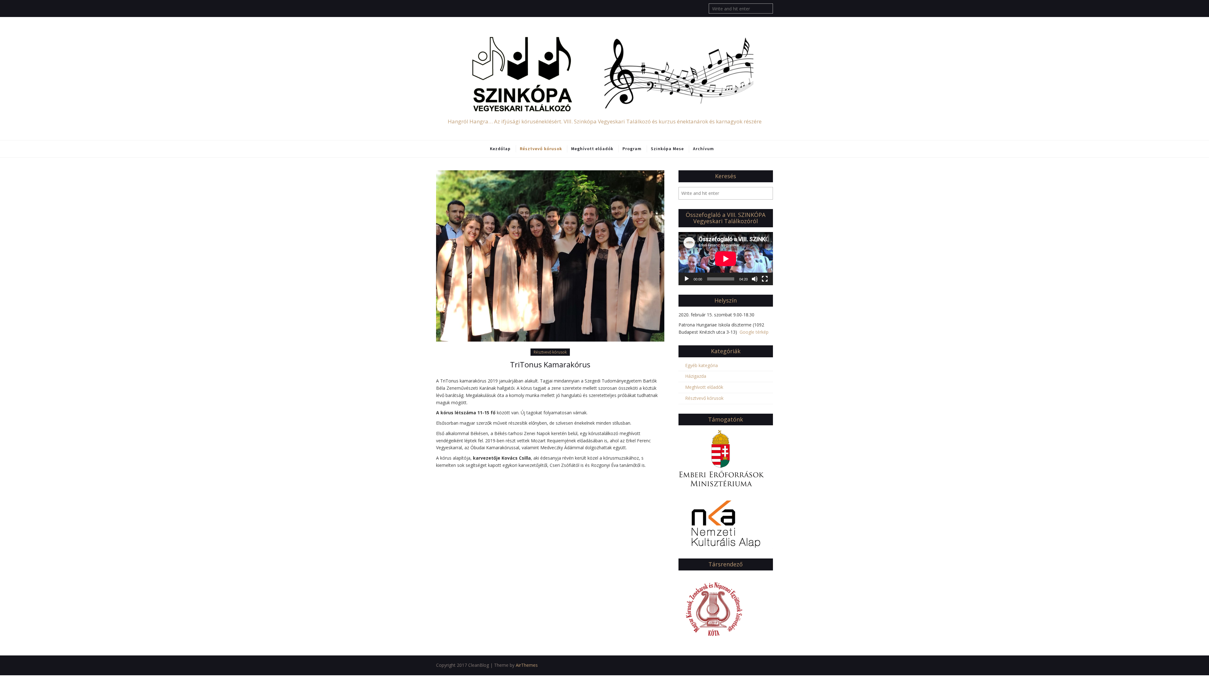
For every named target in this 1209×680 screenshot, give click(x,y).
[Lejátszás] (687, 279)
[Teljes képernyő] (765, 279)
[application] (725, 258)
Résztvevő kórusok (541, 148)
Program (632, 148)
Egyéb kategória (701, 365)
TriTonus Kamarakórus (550, 364)
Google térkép (754, 332)
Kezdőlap (500, 148)
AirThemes (527, 665)
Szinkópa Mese (667, 148)
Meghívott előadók (592, 148)
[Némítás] (755, 279)
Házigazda (695, 376)
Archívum (703, 148)
